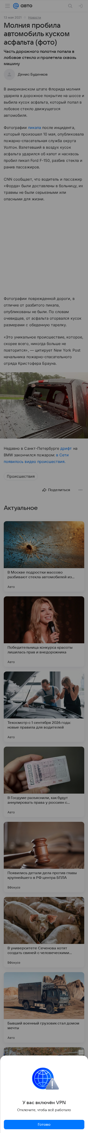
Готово (44, 1124)
